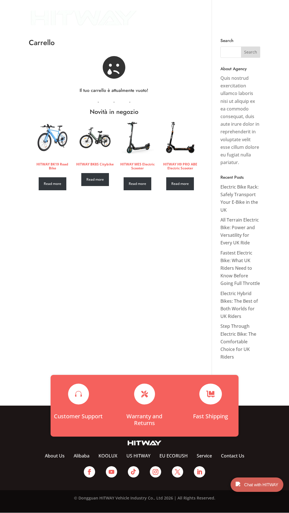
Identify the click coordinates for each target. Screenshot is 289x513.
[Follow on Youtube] (111, 471)
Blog (148, 24)
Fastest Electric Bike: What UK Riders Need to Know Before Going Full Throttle (240, 268)
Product (199, 11)
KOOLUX (107, 456)
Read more (52, 183)
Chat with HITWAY (261, 484)
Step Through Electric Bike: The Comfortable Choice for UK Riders (238, 341)
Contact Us (172, 24)
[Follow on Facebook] (89, 471)
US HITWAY (138, 456)
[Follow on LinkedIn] (199, 471)
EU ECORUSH (173, 456)
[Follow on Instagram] (155, 471)
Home (150, 11)
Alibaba (81, 456)
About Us (174, 11)
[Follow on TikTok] (133, 471)
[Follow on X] (177, 471)
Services (228, 11)
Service (204, 456)
